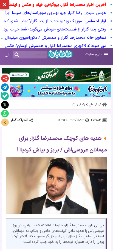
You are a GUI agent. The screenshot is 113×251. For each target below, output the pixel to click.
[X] (5, 104)
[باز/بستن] (5, 122)
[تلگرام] (5, 87)
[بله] (5, 96)
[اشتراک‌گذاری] (5, 78)
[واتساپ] (5, 113)
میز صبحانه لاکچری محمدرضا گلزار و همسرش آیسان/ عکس (55, 46)
